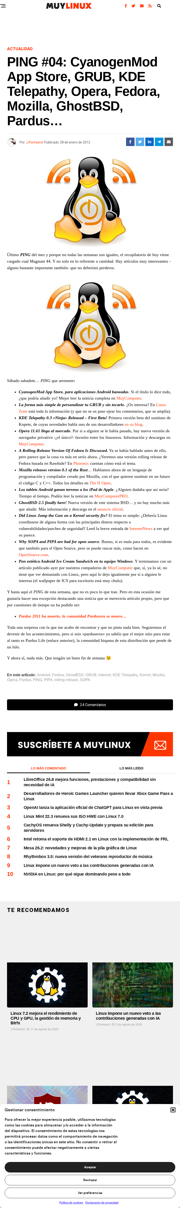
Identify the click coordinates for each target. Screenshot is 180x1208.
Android (43, 675)
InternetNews (141, 528)
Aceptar (90, 1167)
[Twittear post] (140, 142)
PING (37, 680)
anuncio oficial (110, 509)
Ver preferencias (90, 1193)
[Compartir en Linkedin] (149, 142)
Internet (104, 675)
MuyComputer (128, 398)
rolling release (66, 680)
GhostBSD (75, 675)
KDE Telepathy (125, 675)
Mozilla (159, 675)
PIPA (48, 680)
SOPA (85, 680)
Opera (12, 680)
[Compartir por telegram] (159, 142)
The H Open (100, 483)
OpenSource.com (33, 554)
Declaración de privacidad (101, 1202)
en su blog (133, 424)
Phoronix (81, 463)
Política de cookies (71, 1202)
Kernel (145, 675)
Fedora (58, 675)
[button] (173, 1110)
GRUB (91, 675)
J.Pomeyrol (34, 142)
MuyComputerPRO (111, 496)
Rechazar (90, 1180)
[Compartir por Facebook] (130, 142)
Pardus (25, 680)
